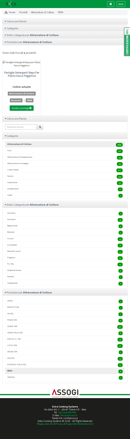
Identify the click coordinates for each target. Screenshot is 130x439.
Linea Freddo (64, 170)
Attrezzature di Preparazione (64, 157)
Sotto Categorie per (33, 35)
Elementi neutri (64, 251)
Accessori (16, 100)
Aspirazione (64, 182)
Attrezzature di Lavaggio (64, 163)
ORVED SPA (64, 352)
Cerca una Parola (16, 21)
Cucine (64, 238)
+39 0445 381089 (67, 412)
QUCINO (64, 358)
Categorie (12, 28)
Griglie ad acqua (64, 270)
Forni (64, 150)
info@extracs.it (68, 415)
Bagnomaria (64, 226)
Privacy (59, 424)
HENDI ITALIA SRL (64, 333)
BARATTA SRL (64, 307)
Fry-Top (64, 264)
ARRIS (64, 301)
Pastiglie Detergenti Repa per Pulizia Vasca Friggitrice (21, 74)
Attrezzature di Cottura (42, 12)
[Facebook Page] (65, 429)
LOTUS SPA (64, 345)
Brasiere (64, 232)
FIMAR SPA (64, 320)
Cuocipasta (64, 245)
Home (12, 12)
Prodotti (23, 12)
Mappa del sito (45, 424)
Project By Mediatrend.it (79, 424)
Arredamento (64, 189)
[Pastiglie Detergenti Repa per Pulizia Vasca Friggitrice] (22, 64)
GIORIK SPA (64, 326)
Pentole (64, 276)
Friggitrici (64, 257)
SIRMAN (64, 377)
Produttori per (29, 42)
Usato (64, 195)
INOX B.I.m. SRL (64, 339)
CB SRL (64, 314)
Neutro (64, 176)
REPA (60, 12)
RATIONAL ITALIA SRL (64, 364)
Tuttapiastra (64, 283)
